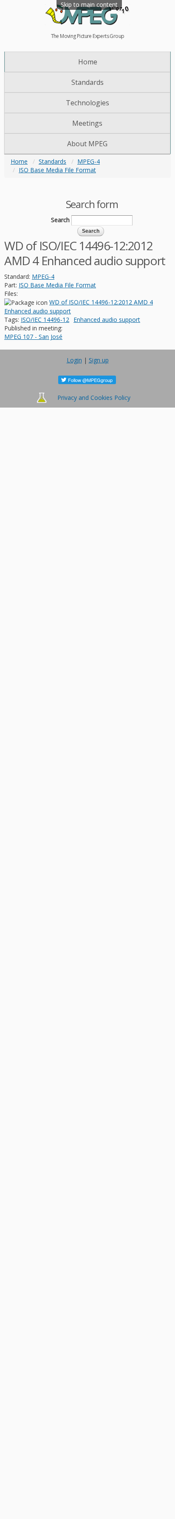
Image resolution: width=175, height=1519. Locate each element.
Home (87, 62)
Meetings (87, 123)
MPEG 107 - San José (33, 337)
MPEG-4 (88, 161)
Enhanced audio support (106, 319)
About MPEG (87, 143)
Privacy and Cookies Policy (93, 397)
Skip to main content (89, 4)
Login (74, 360)
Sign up (99, 360)
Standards (87, 82)
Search (60, 220)
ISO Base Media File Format (57, 170)
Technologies (87, 102)
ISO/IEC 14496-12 (45, 319)
